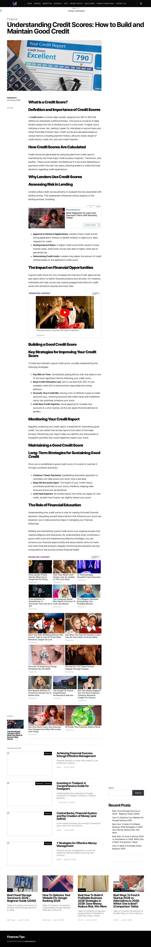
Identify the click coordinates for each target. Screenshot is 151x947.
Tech (66, 3)
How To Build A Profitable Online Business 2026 (127, 847)
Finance (37, 3)
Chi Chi (80, 920)
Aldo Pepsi (11, 920)
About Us (32, 10)
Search (111, 788)
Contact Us (121, 3)
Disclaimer (90, 3)
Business (58, 3)
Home (29, 3)
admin (59, 767)
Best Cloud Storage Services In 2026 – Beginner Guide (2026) (126, 812)
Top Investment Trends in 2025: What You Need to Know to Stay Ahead (14, 735)
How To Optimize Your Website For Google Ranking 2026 (128, 819)
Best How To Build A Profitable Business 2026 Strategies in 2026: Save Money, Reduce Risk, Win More (127, 828)
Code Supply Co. (30, 941)
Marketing (47, 3)
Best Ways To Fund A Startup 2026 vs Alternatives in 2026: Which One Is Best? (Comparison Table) (128, 839)
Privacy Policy (76, 3)
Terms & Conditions (105, 3)
